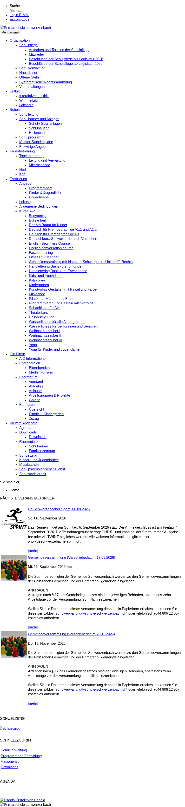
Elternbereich (29, 363)
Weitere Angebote (23, 423)
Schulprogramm (32, 137)
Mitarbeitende (39, 165)
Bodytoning (37, 216)
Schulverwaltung (32, 68)
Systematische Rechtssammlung (45, 82)
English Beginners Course (49, 243)
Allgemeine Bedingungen (38, 206)
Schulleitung (28, 114)
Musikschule (29, 464)
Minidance (37, 294)
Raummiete (28, 442)
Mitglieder (36, 54)
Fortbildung (18, 179)
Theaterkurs (38, 313)
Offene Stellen (30, 77)
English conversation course (51, 248)
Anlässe (35, 391)
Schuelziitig (28, 455)
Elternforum (28, 377)
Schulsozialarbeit (32, 474)
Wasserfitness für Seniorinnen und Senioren (63, 326)
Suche (15, 6)
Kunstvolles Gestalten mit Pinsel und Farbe (63, 289)
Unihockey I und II (43, 317)
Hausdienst (28, 73)
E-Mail (19, 15)
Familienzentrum (42, 451)
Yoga (33, 345)
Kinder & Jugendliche (45, 193)
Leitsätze (26, 105)
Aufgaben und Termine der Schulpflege (59, 50)
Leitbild (15, 91)
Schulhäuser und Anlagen (39, 119)
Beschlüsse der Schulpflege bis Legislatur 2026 (66, 59)
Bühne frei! (37, 220)
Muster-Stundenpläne (36, 142)
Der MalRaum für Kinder (48, 225)
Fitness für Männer (44, 257)
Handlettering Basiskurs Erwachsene (58, 271)
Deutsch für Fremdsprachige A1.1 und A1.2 (63, 229)
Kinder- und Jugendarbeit (39, 460)
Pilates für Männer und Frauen (52, 299)
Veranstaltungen (32, 87)
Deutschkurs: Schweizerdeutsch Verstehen (63, 239)
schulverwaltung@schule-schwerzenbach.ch (91, 613)
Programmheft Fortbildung (21, 756)
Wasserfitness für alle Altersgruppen (57, 322)
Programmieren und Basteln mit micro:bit (61, 303)
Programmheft (40, 188)
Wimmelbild (28, 100)
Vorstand (36, 382)
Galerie (34, 400)
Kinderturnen (39, 285)
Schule (15, 110)
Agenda (25, 428)
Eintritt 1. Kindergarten (46, 414)
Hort (22, 169)
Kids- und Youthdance (46, 276)
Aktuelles (36, 386)
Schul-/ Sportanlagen (45, 123)
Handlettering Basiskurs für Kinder (56, 266)
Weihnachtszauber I (44, 331)
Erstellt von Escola (30, 800)
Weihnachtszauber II (45, 335)
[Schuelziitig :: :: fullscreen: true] (10, 728)
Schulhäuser (39, 128)
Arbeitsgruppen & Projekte (49, 395)
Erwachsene (39, 197)
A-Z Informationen (33, 359)
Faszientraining (41, 253)
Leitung (25, 202)
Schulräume (38, 446)
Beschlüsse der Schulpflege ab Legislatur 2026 (65, 64)
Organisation (20, 40)
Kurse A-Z (27, 211)
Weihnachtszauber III (45, 340)
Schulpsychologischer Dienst (42, 469)
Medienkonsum (41, 372)
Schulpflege (28, 45)
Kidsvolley (37, 280)
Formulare (27, 405)
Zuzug (34, 418)
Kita (22, 174)
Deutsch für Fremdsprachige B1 (54, 234)
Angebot (25, 183)
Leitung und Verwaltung (47, 160)
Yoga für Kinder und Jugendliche (54, 349)
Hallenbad (37, 133)
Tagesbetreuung (22, 151)
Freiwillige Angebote (34, 147)
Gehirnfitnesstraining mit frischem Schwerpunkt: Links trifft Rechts (81, 262)
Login (20, 19)
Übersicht (36, 409)
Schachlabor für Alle (44, 308)
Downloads (28, 432)
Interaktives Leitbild (34, 96)
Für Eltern (17, 354)
